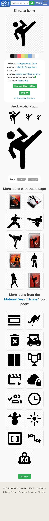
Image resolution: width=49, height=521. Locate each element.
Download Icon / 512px (24, 86)
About (31, 488)
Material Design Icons (27, 67)
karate (21, 179)
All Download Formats (24, 98)
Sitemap (42, 492)
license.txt (23, 81)
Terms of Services (27, 492)
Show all (24, 476)
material (33, 179)
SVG (23, 93)
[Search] (31, 3)
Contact (40, 488)
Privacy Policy (9, 492)
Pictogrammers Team (27, 63)
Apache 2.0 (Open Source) (27, 74)
